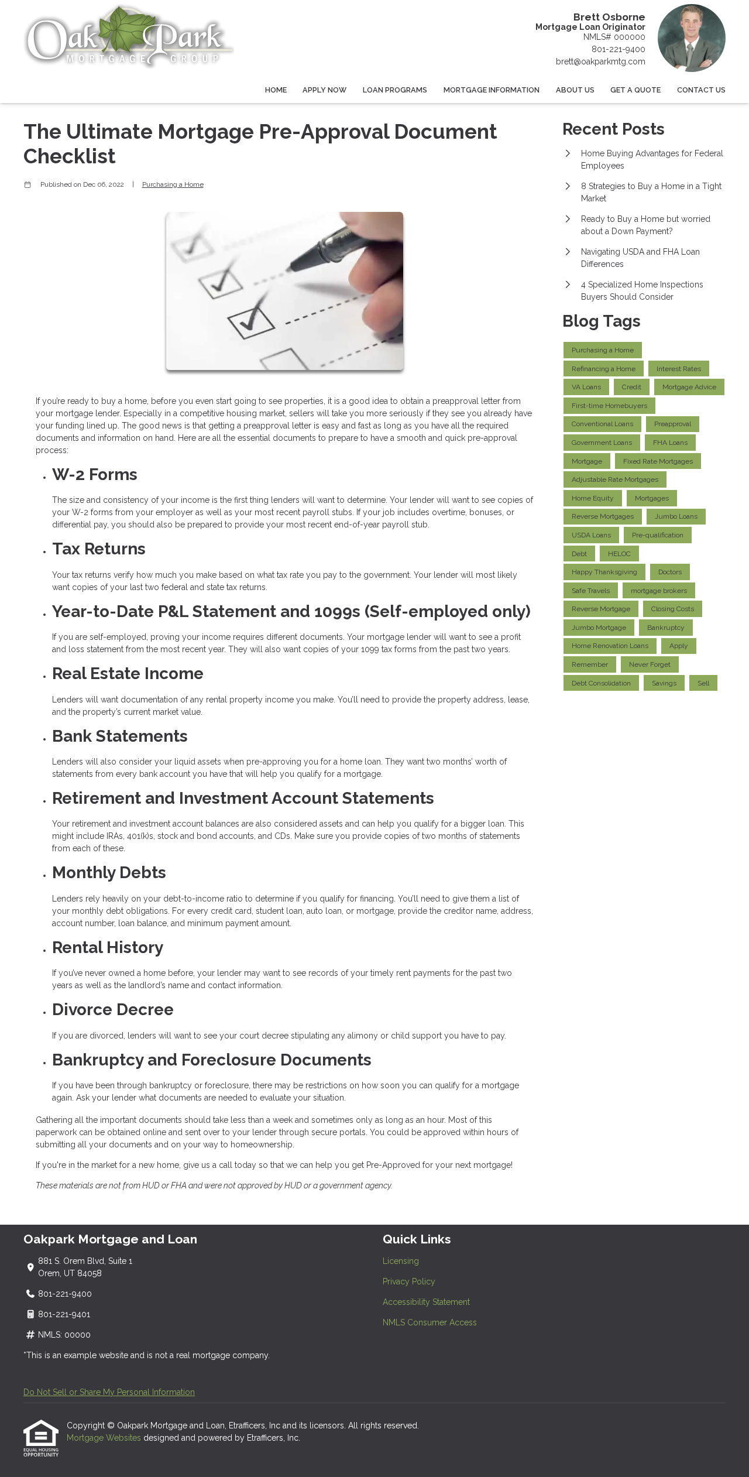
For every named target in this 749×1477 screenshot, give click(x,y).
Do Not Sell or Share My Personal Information (109, 1392)
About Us (575, 89)
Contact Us (701, 89)
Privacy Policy (409, 1281)
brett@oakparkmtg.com (600, 61)
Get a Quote (635, 89)
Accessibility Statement (426, 1302)
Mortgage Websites (105, 1437)
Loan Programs (395, 89)
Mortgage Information (492, 89)
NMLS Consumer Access (430, 1322)
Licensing (401, 1261)
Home (276, 89)
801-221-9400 (618, 49)
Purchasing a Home (173, 184)
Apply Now (324, 89)
